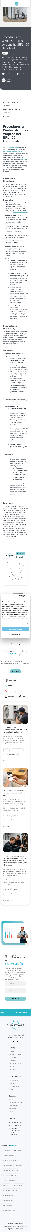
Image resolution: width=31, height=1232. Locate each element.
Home (12, 1052)
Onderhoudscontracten (10, 1170)
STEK (11, 1089)
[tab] (10, 680)
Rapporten (6, 1185)
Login (11, 1112)
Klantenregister (8, 1205)
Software (13, 1057)
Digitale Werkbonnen (9, 1160)
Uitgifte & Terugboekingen (11, 1190)
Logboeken (19, 1165)
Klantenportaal (7, 1165)
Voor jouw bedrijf (15, 1055)
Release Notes (13, 1106)
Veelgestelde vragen (15, 1103)
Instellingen (22, 623)
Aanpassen (14, 634)
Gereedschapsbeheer (9, 1180)
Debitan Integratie (8, 1155)
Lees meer (15, 671)
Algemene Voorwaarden (15, 1229)
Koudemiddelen (8, 1195)
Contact (11, 1100)
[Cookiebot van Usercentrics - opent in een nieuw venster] (18, 596)
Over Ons (13, 1061)
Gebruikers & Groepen (10, 1210)
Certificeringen (14, 1080)
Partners (12, 1066)
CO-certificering (15, 1086)
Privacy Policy (21, 1226)
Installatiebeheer (8, 1200)
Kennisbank (13, 1109)
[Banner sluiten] (28, 596)
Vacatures (13, 1069)
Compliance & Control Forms (12, 1150)
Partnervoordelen (15, 1063)
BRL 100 (12, 1083)
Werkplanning (18, 1185)
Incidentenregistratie (9, 1175)
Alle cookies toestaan (15, 629)
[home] (5, 4)
